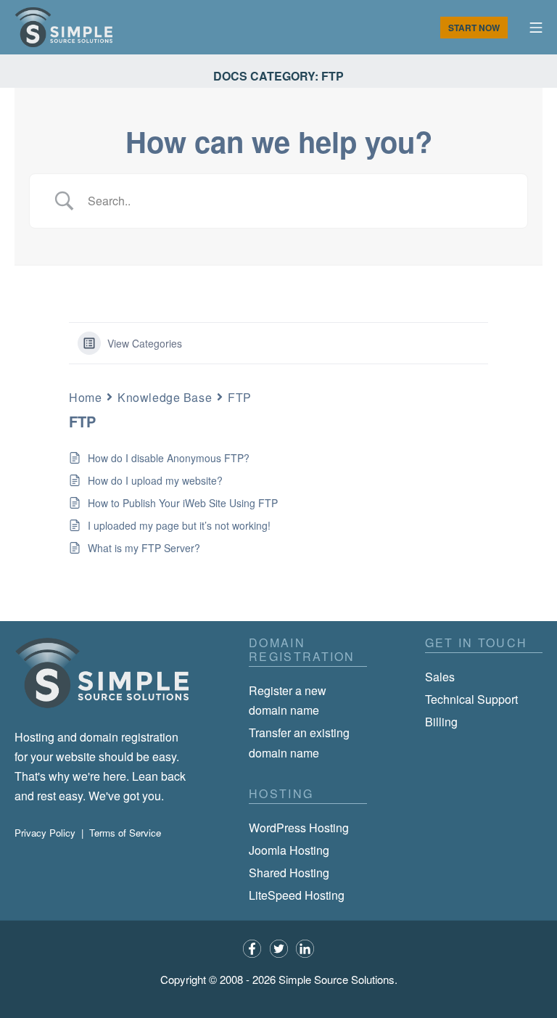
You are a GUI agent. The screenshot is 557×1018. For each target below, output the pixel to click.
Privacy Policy (45, 833)
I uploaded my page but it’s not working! (179, 525)
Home (85, 397)
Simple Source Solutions (336, 979)
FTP (240, 397)
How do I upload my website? (155, 480)
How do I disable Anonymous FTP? (168, 458)
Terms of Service (125, 833)
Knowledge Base (164, 397)
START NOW (474, 27)
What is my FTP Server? (144, 548)
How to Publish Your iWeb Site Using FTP (183, 503)
